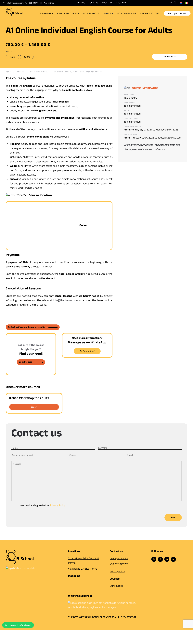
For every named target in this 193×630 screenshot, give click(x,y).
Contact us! (89, 351)
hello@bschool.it (119, 559)
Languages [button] (46, 14)
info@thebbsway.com (65, 300)
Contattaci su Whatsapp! (19, 625)
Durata (9, 52)
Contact (95, 3)
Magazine (121, 3)
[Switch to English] (181, 3)
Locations (108, 3)
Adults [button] (108, 14)
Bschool (82, 3)
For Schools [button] (91, 14)
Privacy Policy (57, 505)
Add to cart (170, 57)
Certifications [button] (150, 14)
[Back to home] (14, 11)
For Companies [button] (126, 14)
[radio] (12, 57)
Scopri (34, 407)
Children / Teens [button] (68, 14)
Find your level (177, 14)
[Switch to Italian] (186, 3)
